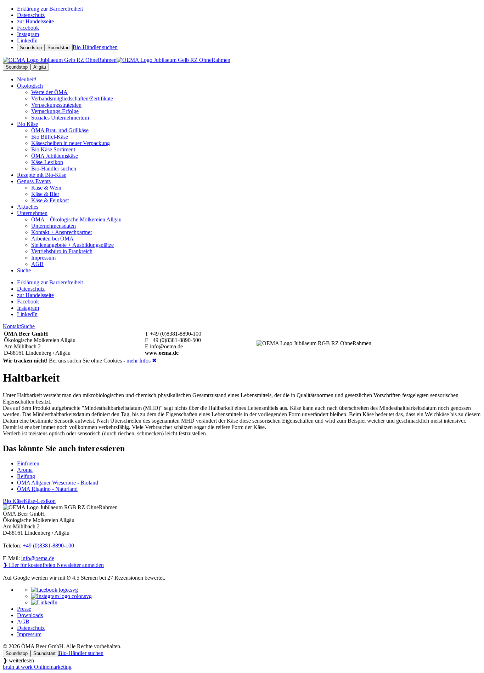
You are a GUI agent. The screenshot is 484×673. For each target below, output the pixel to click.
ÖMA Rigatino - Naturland (47, 489)
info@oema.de (37, 558)
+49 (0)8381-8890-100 (48, 546)
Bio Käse (27, 124)
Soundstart (58, 47)
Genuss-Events (34, 181)
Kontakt (12, 326)
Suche (28, 326)
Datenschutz (31, 628)
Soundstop (31, 47)
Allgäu (39, 67)
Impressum (29, 634)
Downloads (30, 615)
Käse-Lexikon (40, 501)
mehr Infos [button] (138, 361)
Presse (24, 609)
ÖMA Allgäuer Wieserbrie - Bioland (57, 483)
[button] (242, 660)
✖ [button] (154, 361)
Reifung (26, 476)
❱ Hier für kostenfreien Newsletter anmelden (53, 565)
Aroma (25, 470)
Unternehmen (32, 213)
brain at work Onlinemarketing (37, 667)
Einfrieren (28, 463)
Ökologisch (30, 86)
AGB (23, 622)
